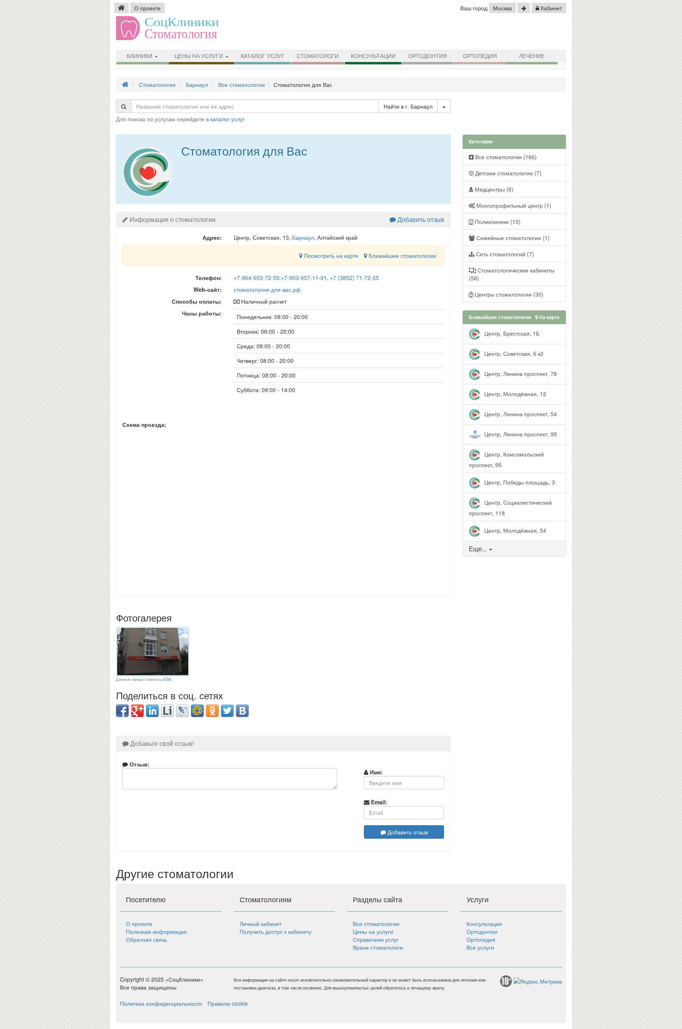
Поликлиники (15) (497, 221)
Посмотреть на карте (330, 255)
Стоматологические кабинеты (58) (512, 274)
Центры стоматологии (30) (508, 294)
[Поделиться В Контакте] (242, 710)
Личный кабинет (260, 924)
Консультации (373, 56)
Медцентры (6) (493, 189)
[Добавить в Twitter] (227, 710)
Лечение (532, 56)
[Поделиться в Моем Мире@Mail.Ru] (197, 710)
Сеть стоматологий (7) (504, 254)
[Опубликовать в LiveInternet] (167, 710)
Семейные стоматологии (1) (512, 238)
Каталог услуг (263, 56)
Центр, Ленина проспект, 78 (520, 373)
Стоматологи (318, 56)
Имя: (375, 772)
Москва (502, 8)
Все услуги (480, 947)
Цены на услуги (199, 56)
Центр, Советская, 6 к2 (513, 353)
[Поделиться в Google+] (137, 710)
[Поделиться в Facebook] (122, 710)
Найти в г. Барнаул (408, 106)
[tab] (514, 548)
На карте (549, 317)
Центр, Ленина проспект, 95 (520, 434)
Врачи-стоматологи (378, 947)
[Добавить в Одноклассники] (212, 710)
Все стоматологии (376, 924)
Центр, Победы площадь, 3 (519, 482)
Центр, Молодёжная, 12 (514, 394)
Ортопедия (480, 56)
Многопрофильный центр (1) (513, 205)
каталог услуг (227, 119)
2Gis (167, 679)
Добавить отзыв (420, 219)
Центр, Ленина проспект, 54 (520, 414)
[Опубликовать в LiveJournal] (182, 710)
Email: (378, 802)
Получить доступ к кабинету (275, 931)
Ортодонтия (427, 56)
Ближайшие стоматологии (401, 255)
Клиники (140, 56)
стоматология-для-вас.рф (267, 289)
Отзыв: (139, 764)
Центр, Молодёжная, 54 (514, 530)
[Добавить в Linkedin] (152, 710)
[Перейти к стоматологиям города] (523, 8)
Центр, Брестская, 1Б (511, 333)
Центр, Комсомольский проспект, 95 (506, 459)
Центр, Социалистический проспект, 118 (510, 507)
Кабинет (550, 8)
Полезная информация (156, 931)
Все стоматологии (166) (505, 157)
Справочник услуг (376, 939)
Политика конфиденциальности (161, 1003)
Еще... (478, 548)
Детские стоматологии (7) (507, 173)
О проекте (147, 8)
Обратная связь (146, 939)
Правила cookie (228, 1003)
